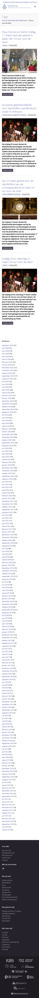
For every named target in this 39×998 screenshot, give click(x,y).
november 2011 (8, 810)
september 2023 (8, 443)
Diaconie (5, 937)
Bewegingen (6, 895)
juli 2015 (5, 715)
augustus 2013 (7, 780)
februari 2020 (7, 562)
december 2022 (8, 468)
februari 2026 (7, 362)
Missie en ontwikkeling (10, 942)
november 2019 (8, 571)
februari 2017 (7, 663)
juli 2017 (5, 649)
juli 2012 (5, 799)
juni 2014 (5, 752)
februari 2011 (7, 818)
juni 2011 (5, 816)
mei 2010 (5, 827)
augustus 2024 (7, 412)
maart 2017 (6, 660)
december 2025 (8, 368)
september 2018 (8, 610)
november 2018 (8, 604)
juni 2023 (5, 451)
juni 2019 (5, 585)
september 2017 (8, 643)
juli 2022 (5, 482)
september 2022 (8, 476)
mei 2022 (5, 487)
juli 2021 (5, 515)
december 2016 (8, 668)
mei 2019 (5, 587)
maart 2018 (6, 626)
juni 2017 (5, 651)
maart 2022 (6, 493)
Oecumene (6, 947)
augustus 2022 (7, 479)
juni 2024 (5, 418)
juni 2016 (5, 685)
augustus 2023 (7, 445)
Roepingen (6, 921)
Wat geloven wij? (8, 853)
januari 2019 (7, 599)
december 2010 (8, 821)
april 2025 (6, 390)
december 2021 (8, 501)
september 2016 (8, 676)
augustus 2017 (7, 646)
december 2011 (8, 807)
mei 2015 (5, 721)
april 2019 (6, 590)
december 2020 (8, 535)
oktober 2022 (7, 473)
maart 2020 (6, 560)
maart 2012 (6, 802)
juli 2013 (5, 782)
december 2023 (8, 434)
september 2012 (8, 796)
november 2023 (8, 437)
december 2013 (8, 768)
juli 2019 (5, 582)
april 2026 (6, 356)
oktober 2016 (7, 674)
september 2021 (8, 509)
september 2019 (8, 576)
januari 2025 (7, 398)
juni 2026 (5, 351)
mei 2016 (5, 688)
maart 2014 (6, 760)
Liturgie (5, 932)
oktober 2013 (7, 774)
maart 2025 (6, 393)
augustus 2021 (7, 512)
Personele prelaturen (10, 897)
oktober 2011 (7, 813)
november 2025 (8, 370)
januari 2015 (7, 732)
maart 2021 (6, 526)
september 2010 (8, 824)
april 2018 (6, 624)
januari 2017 (7, 665)
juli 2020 (5, 548)
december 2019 (8, 568)
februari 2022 (7, 496)
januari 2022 (7, 498)
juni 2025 (5, 384)
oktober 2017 (7, 640)
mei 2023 (5, 454)
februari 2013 (7, 788)
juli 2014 (5, 749)
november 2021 (8, 504)
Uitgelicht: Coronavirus (19, 115)
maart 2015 (6, 727)
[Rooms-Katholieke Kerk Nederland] (16, 6)
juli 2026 (5, 348)
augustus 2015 (7, 713)
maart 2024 (6, 426)
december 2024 (8, 401)
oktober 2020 (7, 540)
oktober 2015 (7, 707)
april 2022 (6, 490)
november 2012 (8, 793)
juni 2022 (5, 484)
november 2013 (8, 771)
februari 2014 (7, 763)
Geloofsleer (6, 916)
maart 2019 (6, 593)
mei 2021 (5, 521)
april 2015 (6, 724)
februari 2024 (7, 429)
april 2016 (6, 690)
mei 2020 (5, 554)
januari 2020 (7, 565)
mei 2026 (5, 354)
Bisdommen (6, 887)
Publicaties (6, 858)
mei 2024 (5, 420)
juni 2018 (5, 618)
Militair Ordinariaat (9, 899)
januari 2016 (7, 699)
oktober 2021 (7, 507)
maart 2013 (6, 785)
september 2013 (8, 777)
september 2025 (8, 376)
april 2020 (6, 557)
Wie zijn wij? (6, 850)
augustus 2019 (7, 579)
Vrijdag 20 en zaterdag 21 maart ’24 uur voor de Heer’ (17, 260)
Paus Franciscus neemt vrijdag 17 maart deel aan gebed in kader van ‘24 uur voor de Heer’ (18, 37)
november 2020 (8, 537)
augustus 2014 (7, 746)
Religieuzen (6, 892)
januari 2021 (7, 532)
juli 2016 (5, 682)
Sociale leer (6, 918)
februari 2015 (7, 729)
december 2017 (8, 635)
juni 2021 (5, 518)
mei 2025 (5, 387)
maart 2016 (6, 693)
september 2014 (8, 743)
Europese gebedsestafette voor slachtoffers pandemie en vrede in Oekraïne (19, 108)
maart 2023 (6, 459)
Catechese (5, 940)
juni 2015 (5, 718)
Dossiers (10, 115)
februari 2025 (7, 395)
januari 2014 (7, 766)
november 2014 (8, 738)
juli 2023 (5, 448)
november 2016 (8, 671)
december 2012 (8, 791)
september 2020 (8, 543)
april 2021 (6, 523)
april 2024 (6, 423)
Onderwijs (6, 944)
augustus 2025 (7, 379)
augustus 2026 (7, 345)
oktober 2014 (7, 741)
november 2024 (8, 404)
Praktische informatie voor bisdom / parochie (20, 2)
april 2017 (6, 657)
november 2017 (8, 637)
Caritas (4, 935)
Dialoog (5, 949)
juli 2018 (5, 615)
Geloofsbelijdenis (8, 913)
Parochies (5, 890)
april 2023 (6, 457)
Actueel (5, 45)
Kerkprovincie (7, 880)
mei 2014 (5, 754)
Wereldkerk (6, 883)
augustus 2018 (7, 612)
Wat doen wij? (7, 855)
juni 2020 (5, 551)
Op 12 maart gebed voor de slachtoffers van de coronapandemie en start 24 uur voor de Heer (18, 186)
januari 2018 (7, 632)
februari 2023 (7, 462)
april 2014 (6, 757)
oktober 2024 (7, 406)
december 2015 (8, 702)
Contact (5, 860)
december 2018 (8, 601)
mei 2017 (5, 654)
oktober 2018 (7, 607)
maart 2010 (6, 830)
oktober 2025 (7, 373)
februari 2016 (7, 696)
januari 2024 (7, 431)
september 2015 (8, 710)
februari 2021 (7, 529)
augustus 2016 (7, 679)
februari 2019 (7, 596)
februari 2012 (7, 805)
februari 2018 (7, 629)
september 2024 (8, 409)
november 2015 (8, 704)
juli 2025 (5, 381)
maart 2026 (6, 359)
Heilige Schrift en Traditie (11, 911)
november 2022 (8, 470)
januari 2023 (7, 465)
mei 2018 (5, 621)
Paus (4, 885)
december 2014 (8, 735)
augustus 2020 (7, 546)
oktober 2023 (7, 440)
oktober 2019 (7, 574)
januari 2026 (7, 365)
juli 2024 (5, 415)
